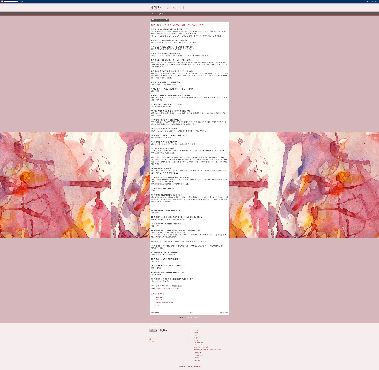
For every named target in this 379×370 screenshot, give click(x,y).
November (198, 345)
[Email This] (173, 286)
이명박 (177, 288)
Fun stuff (158, 288)
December (198, 342)
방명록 (161, 14)
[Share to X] (177, 286)
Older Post (224, 312)
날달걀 (153, 341)
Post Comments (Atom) (193, 317)
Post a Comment (158, 306)
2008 (194, 340)
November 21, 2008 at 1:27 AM (164, 302)
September (198, 355)
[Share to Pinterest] (181, 286)
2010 (194, 335)
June (196, 360)
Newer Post (155, 312)
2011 (194, 332)
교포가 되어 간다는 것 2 (201, 347)
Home (153, 14)
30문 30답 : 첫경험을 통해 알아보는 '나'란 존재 (207, 349)
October (197, 353)
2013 (194, 330)
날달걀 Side (165, 288)
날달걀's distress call (167, 8)
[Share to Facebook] (179, 286)
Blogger (199, 366)
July (196, 357)
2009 (194, 338)
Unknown (154, 339)
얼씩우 (157, 297)
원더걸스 (171, 288)
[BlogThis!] (175, 286)
